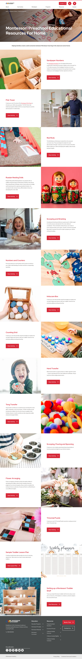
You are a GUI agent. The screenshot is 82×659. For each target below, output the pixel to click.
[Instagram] (7, 650)
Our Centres (20, 6)
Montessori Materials (36, 629)
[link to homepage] (10, 3)
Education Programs (36, 624)
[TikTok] (16, 650)
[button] (62, 3)
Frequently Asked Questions (51, 624)
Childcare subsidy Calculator (51, 639)
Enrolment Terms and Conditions (69, 656)
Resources (61, 6)
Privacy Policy (56, 656)
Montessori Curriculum (34, 633)
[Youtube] (19, 650)
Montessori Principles (36, 626)
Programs (48, 6)
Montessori (34, 6)
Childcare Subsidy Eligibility (53, 636)
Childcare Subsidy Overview (51, 632)
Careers (74, 6)
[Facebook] (10, 650)
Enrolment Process (51, 628)
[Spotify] (22, 650)
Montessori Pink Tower (26, 103)
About (7, 6)
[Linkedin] (13, 650)
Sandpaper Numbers (53, 63)
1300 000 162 (10, 632)
